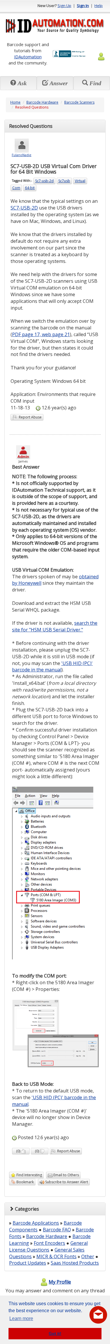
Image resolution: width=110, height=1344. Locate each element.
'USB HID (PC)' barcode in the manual (52, 666)
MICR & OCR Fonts (56, 1256)
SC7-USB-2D (24, 208)
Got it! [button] (55, 1333)
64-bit (30, 187)
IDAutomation (28, 57)
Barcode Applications (36, 1223)
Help (98, 5)
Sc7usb (64, 180)
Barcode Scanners (79, 102)
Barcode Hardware (42, 102)
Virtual (80, 180)
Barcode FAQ (57, 1229)
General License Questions (48, 1246)
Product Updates (27, 1263)
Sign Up (64, 5)
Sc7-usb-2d (44, 180)
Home (15, 102)
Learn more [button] (21, 1318)
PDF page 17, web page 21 (41, 334)
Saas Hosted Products (75, 1263)
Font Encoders (49, 1243)
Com (16, 187)
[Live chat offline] (98, 1315)
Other (87, 1256)
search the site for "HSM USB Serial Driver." (54, 626)
